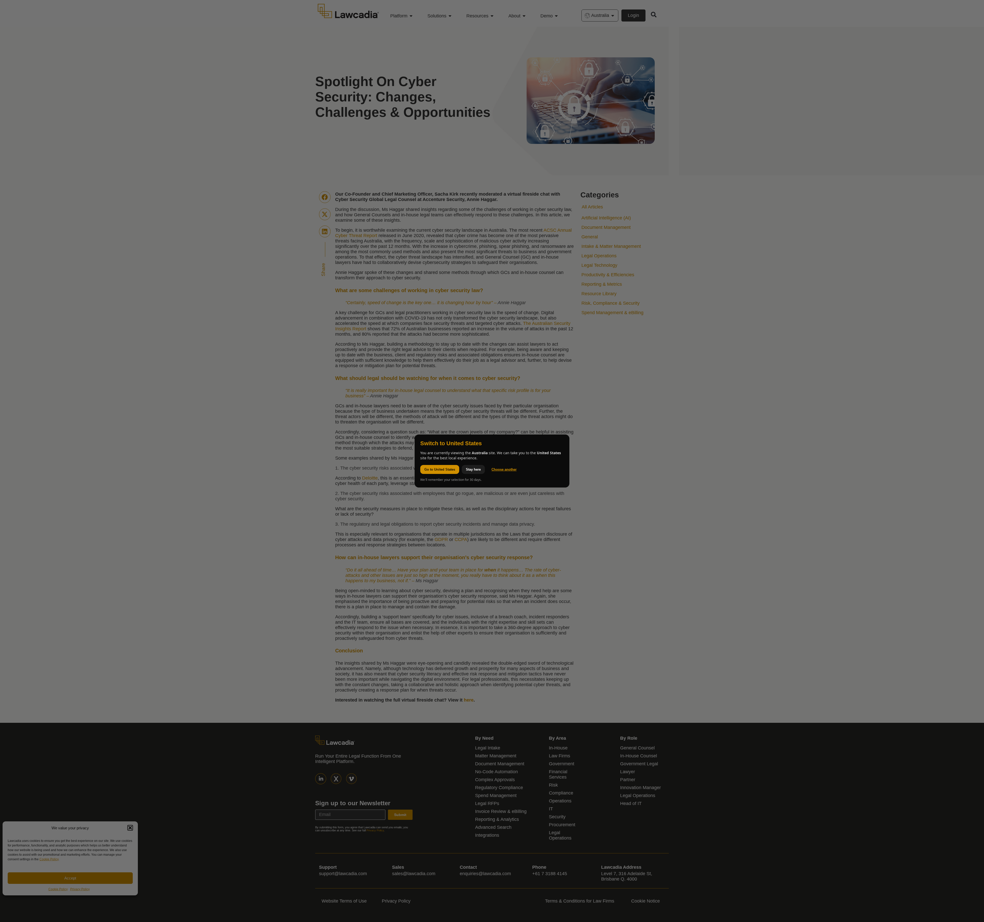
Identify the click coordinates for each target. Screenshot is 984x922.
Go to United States (439, 469)
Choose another (504, 469)
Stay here (473, 469)
